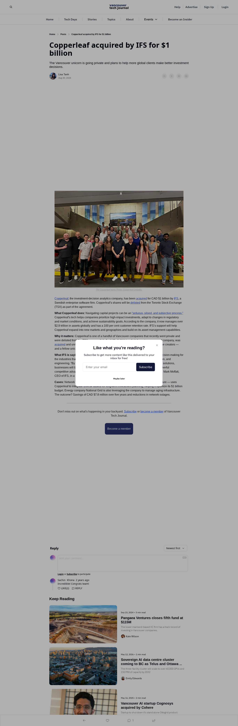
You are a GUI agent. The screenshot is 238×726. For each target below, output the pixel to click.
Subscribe (145, 367)
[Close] (157, 345)
